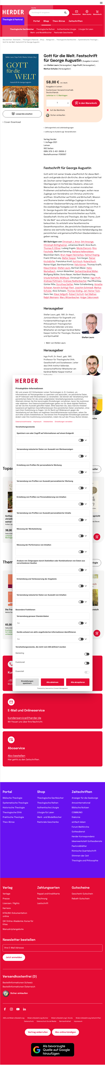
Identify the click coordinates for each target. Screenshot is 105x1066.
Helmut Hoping (92, 255)
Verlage (6, 894)
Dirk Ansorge (87, 242)
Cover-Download (12, 122)
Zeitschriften (76, 21)
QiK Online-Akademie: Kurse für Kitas (18, 923)
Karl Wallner (90, 294)
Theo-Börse (59, 21)
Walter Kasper (69, 258)
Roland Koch (89, 261)
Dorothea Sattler (64, 284)
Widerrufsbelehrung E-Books (62, 1018)
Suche (34, 8)
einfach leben (79, 822)
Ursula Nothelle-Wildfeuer (56, 278)
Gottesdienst (78, 832)
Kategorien (50, 40)
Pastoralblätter (79, 846)
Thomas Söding (74, 291)
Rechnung (42, 899)
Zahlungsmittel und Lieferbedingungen (59, 128)
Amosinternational (81, 803)
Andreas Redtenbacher (74, 281)
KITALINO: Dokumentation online (15, 915)
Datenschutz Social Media (46, 1021)
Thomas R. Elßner (52, 248)
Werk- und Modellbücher (41, 33)
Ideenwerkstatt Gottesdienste (87, 841)
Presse (6, 899)
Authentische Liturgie (66, 29)
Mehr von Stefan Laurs (56, 343)
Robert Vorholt (76, 294)
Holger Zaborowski (89, 297)
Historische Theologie (14, 808)
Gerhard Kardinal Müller (86, 271)
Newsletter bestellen (19, 940)
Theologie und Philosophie (85, 861)
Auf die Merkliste (57, 110)
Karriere (7, 908)
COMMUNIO (77, 812)
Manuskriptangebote (13, 929)
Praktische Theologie (13, 817)
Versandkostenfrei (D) (20, 976)
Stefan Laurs (53, 65)
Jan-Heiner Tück (92, 291)
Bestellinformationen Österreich (19, 987)
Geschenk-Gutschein (82, 894)
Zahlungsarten (48, 887)
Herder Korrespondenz (83, 837)
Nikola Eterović (84, 248)
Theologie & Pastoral (30, 40)
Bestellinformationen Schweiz (18, 983)
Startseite (17, 40)
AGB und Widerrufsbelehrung (13, 1018)
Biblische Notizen (80, 808)
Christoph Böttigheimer (55, 245)
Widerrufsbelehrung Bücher (37, 1018)
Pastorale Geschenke (63, 33)
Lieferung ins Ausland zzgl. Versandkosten (60, 132)
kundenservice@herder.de (24, 718)
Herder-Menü (102, 2)
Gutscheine (81, 887)
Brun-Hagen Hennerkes (72, 255)
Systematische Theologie (87, 40)
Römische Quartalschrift (84, 851)
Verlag (8, 887)
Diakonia (76, 817)
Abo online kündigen (65, 1032)
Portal (36, 21)
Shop (46, 21)
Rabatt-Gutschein (81, 899)
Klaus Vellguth (61, 294)
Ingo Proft (77, 65)
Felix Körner (80, 265)
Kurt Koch (77, 261)
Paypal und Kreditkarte (48, 894)
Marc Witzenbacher (69, 297)
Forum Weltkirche (80, 827)
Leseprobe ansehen (24, 114)
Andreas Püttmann (53, 281)
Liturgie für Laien (86, 29)
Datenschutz (29, 1021)
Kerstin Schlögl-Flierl (63, 288)
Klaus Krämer (50, 268)
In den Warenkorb (88, 103)
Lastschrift (42, 903)
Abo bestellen (16, 756)
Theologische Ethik (12, 812)
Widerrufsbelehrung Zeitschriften (88, 1018)
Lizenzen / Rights (11, 903)
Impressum (78, 1021)
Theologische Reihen (45, 29)
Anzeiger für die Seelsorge (85, 798)
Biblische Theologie (12, 798)
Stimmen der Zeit (80, 856)
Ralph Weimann (51, 297)
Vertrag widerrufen (38, 1032)
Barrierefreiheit (65, 1021)
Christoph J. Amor (71, 242)
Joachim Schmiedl (84, 288)
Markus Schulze (51, 69)
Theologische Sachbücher (22, 29)
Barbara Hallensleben (83, 252)
